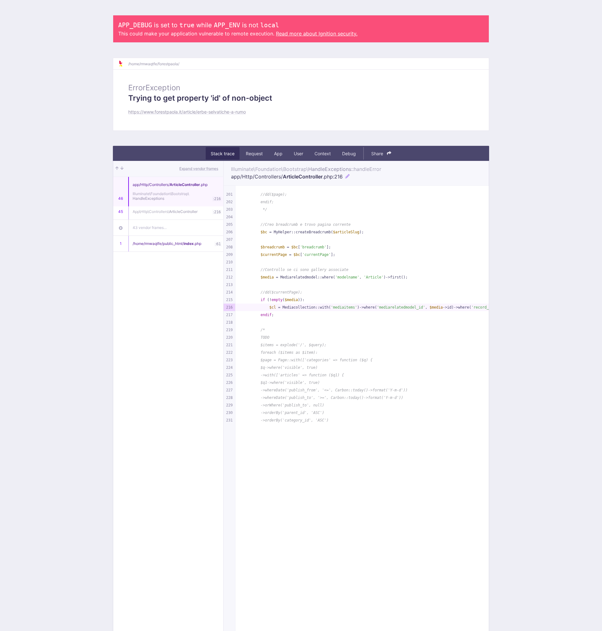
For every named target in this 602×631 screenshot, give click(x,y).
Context (322, 153)
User (298, 153)
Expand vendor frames (198, 168)
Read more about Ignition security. (316, 33)
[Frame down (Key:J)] (122, 169)
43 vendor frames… (150, 227)
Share (377, 153)
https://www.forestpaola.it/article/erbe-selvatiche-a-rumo (187, 111)
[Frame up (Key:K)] (117, 169)
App (278, 153)
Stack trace (223, 153)
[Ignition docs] (123, 64)
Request (254, 153)
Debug (349, 153)
